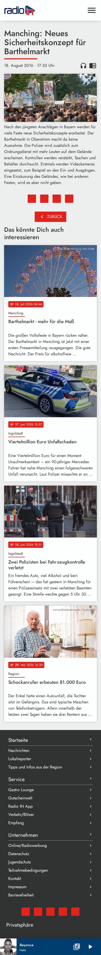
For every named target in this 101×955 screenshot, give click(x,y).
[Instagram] (50, 912)
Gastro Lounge (21, 790)
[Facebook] (38, 912)
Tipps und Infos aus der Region (35, 767)
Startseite (18, 740)
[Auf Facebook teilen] (32, 199)
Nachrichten (18, 750)
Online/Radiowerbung (27, 845)
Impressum (17, 887)
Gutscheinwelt (20, 798)
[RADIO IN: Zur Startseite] (44, 10)
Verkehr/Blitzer (21, 814)
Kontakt (14, 878)
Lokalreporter (19, 759)
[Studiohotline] (75, 912)
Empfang (16, 823)
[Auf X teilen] (44, 199)
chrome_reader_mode (92, 65)
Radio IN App (20, 806)
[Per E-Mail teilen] (69, 199)
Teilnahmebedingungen (28, 870)
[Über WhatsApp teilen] (57, 199)
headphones (83, 65)
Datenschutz (18, 854)
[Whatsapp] (63, 912)
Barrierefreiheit (21, 895)
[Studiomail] (25, 912)
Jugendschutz (19, 862)
